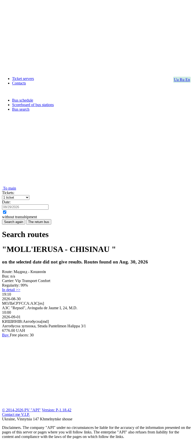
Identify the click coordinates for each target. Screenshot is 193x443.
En (187, 79)
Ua (177, 79)
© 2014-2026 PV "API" (21, 410)
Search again (13, 222)
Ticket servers (23, 78)
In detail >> (11, 290)
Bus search (20, 109)
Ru (182, 79)
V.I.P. (25, 414)
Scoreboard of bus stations (33, 105)
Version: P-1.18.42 (56, 410)
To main (9, 188)
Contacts (19, 83)
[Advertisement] (96, 37)
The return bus (38, 222)
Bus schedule (22, 100)
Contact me (11, 414)
